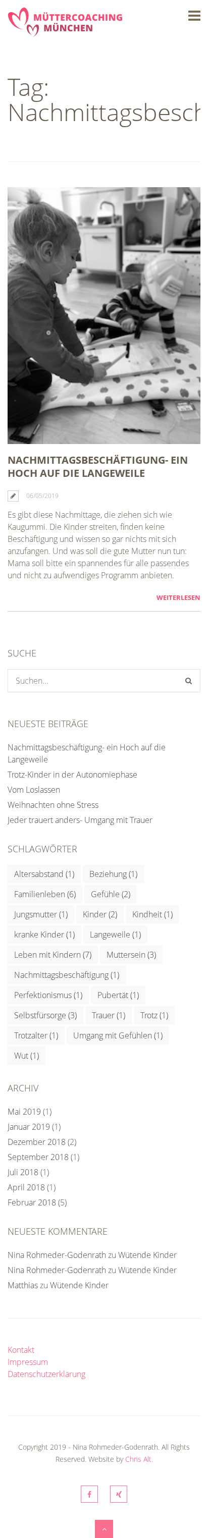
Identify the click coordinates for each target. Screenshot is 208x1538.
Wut (26, 1055)
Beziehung (113, 874)
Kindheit (152, 914)
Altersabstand (44, 874)
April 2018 (26, 1187)
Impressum (28, 1361)
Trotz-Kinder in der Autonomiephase (72, 774)
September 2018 (38, 1157)
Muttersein (131, 954)
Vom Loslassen (34, 789)
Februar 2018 (32, 1202)
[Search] (188, 680)
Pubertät (118, 995)
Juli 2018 (23, 1172)
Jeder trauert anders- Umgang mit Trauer (80, 820)
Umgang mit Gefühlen (118, 1035)
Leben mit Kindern (52, 954)
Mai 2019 (24, 1111)
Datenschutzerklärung (46, 1374)
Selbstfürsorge (45, 1015)
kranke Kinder (44, 934)
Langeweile (115, 934)
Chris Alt (138, 1459)
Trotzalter (36, 1035)
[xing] (118, 1494)
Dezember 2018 (37, 1141)
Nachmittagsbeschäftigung (66, 974)
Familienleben (45, 894)
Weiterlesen (178, 597)
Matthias (23, 1285)
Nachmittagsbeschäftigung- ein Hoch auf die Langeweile (98, 466)
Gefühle (110, 894)
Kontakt (21, 1349)
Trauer (108, 1015)
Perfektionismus (48, 995)
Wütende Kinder (147, 1254)
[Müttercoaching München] (65, 30)
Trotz (154, 1015)
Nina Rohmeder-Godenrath (57, 1254)
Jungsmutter (41, 914)
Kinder (100, 914)
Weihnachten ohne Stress (53, 804)
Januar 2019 (29, 1126)
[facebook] (89, 1494)
